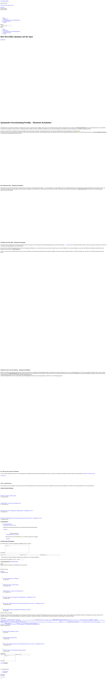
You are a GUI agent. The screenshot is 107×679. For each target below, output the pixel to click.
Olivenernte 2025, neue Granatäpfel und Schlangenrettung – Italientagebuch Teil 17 (16, 510)
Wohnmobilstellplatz (31, 624)
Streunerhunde (75, 622)
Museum (3, 622)
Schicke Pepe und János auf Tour (6, 5)
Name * (2, 554)
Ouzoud (27, 622)
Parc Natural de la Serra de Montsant (35, 622)
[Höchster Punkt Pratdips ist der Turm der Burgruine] (27, 320)
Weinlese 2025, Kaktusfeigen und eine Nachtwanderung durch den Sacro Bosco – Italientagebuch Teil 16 (21, 518)
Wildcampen (20, 624)
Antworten (5, 529)
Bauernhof (11, 620)
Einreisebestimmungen (28, 620)
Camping (17, 620)
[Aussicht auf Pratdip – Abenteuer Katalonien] (32, 180)
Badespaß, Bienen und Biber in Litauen (10, 631)
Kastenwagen (83, 620)
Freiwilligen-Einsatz (48, 620)
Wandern (8, 624)
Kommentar (2, 552)
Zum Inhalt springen (4, 1)
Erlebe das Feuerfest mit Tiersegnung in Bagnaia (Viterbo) (14, 650)
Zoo (39, 624)
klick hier (68, 244)
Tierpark (93, 622)
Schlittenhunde (49, 622)
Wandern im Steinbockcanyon (89, 473)
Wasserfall (14, 624)
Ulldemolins (2, 624)
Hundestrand (62, 620)
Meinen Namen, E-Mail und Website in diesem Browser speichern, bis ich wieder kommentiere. (20, 557)
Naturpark (23, 622)
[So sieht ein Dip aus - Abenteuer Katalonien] (32, 236)
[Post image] (3, 494)
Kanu (79, 620)
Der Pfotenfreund (6, 524)
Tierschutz (97, 622)
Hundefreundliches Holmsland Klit (10, 637)
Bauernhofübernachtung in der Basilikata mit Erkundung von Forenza (16, 609)
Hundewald (68, 620)
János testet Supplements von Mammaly (11, 578)
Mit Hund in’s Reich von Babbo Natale (8, 495)
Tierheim (89, 622)
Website (41, 554)
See (61, 622)
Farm (37, 620)
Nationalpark (15, 622)
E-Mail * (22, 554)
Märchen (9, 622)
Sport (63, 622)
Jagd (73, 620)
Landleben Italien (93, 620)
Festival (41, 620)
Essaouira (33, 620)
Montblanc (103, 620)
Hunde (55, 620)
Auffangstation (4, 620)
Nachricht (2, 660)
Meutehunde (100, 620)
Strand (69, 622)
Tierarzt (84, 622)
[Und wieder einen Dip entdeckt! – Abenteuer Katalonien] (32, 422)
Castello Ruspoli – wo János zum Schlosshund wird (10, 503)
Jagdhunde (75, 620)
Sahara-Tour (45, 622)
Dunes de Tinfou (22, 620)
